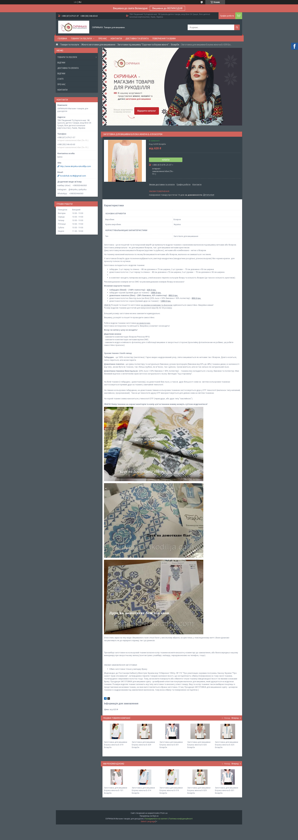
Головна (62, 38)
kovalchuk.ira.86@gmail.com (73, 176)
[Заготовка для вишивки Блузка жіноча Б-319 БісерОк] (116, 731)
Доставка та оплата (137, 38)
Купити (165, 160)
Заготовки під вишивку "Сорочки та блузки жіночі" (143, 44)
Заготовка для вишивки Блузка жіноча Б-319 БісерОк (115, 744)
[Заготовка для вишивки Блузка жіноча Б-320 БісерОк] (200, 731)
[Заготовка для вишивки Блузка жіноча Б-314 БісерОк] (144, 777)
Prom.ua (163, 813)
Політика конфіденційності (181, 819)
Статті (60, 79)
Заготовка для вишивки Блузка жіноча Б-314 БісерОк (143, 790)
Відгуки (61, 62)
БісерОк (175, 44)
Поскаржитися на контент (156, 819)
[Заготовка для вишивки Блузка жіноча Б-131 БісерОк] (116, 777)
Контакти (116, 38)
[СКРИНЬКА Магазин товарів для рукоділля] (73, 27)
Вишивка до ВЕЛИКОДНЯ (167, 8)
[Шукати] (237, 27)
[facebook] (105, 699)
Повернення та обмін (164, 38)
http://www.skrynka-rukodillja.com (75, 166)
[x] (108, 699)
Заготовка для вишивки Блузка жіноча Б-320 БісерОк (198, 744)
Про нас (102, 38)
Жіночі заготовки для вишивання (98, 44)
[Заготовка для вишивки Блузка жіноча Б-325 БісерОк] (227, 731)
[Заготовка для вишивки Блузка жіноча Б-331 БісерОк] (172, 731)
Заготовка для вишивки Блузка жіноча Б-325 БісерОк (226, 744)
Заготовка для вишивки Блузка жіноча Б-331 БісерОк (171, 744)
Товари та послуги (81, 38)
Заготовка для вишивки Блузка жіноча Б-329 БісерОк (143, 744)
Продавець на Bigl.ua (149, 816)
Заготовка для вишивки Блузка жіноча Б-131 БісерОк (115, 790)
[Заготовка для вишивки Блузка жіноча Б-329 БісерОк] (144, 731)
